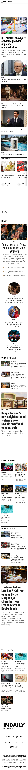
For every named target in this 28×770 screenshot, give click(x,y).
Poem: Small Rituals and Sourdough (14, 275)
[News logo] (14, 736)
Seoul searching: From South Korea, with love (14, 268)
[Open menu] (26, 1)
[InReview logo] (14, 746)
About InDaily (18, 767)
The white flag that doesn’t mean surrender (13, 272)
